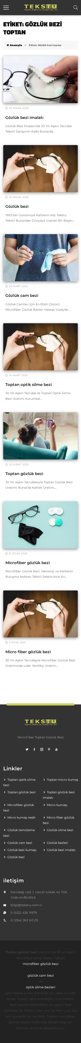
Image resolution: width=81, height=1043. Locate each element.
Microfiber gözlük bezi (27, 562)
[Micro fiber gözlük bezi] (40, 614)
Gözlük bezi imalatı (24, 117)
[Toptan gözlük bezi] (40, 435)
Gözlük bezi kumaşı (22, 850)
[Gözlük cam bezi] (40, 257)
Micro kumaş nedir (21, 817)
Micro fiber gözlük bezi (28, 651)
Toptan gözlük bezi (24, 473)
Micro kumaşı (57, 805)
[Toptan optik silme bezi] (40, 347)
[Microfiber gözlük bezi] (40, 524)
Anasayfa (15, 45)
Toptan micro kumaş (62, 780)
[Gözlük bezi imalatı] (40, 79)
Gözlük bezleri (57, 843)
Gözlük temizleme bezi (19, 832)
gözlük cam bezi (40, 975)
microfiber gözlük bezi (41, 964)
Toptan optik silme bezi (28, 384)
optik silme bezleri (40, 987)
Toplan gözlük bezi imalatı (59, 795)
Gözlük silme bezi (60, 830)
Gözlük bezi (17, 206)
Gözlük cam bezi (21, 295)
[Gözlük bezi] (40, 168)
